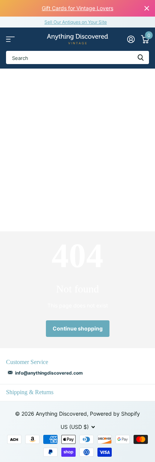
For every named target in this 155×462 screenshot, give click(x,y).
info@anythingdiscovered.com (49, 373)
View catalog (10, 39)
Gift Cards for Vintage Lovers (77, 8)
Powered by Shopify (115, 413)
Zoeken (140, 57)
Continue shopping (78, 328)
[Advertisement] (77, 150)
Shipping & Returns (29, 392)
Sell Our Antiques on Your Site (75, 22)
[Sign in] (131, 39)
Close (146, 8)
